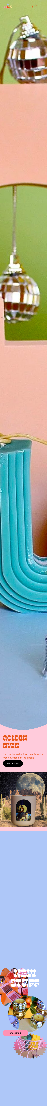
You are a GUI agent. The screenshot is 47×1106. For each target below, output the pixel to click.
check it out (16, 1033)
